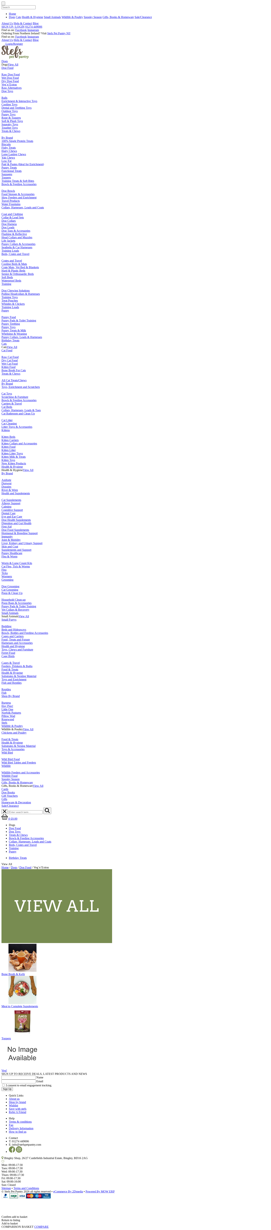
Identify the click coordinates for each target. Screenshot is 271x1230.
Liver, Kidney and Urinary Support (21, 543)
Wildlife (6, 765)
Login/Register (13, 43)
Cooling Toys (9, 104)
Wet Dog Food (10, 77)
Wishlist (13, 1105)
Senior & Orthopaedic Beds (17, 274)
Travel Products (10, 200)
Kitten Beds (8, 436)
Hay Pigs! (7, 706)
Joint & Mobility (11, 539)
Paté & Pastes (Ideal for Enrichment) (22, 164)
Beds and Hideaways (13, 629)
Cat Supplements (11, 500)
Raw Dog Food (10, 74)
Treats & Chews (10, 131)
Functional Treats (11, 170)
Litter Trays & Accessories (16, 426)
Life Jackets (8, 240)
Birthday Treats (10, 340)
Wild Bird (7, 752)
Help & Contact (23, 23)
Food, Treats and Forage (15, 639)
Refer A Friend (17, 1112)
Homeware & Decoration (16, 802)
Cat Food (6, 350)
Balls (4, 97)
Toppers (6, 177)
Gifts (4, 799)
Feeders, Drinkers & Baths (16, 666)
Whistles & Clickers (13, 303)
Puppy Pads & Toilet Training (18, 320)
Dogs (12, 17)
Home (12, 13)
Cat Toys (6, 393)
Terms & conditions (20, 1121)
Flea (3, 569)
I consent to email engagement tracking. (29, 1085)
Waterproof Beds (11, 280)
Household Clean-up (13, 599)
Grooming (7, 579)
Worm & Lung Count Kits (16, 563)
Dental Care (8, 513)
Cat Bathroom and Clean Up (18, 413)
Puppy (5, 310)
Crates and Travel (11, 260)
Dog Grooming (10, 586)
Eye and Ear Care (11, 516)
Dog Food (7, 67)
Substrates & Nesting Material (18, 676)
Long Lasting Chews (13, 154)
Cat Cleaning (9, 423)
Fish (3, 692)
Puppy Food (8, 317)
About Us (7, 23)
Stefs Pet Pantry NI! (58, 33)
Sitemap (6, 1188)
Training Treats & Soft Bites (17, 180)
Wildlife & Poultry (72, 17)
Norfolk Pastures (11, 712)
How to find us (17, 1131)
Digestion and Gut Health (16, 523)
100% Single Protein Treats (17, 141)
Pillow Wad (8, 716)
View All (13, 64)
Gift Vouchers (9, 795)
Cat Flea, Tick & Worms (15, 566)
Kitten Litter (8, 450)
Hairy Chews (9, 151)
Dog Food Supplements (15, 529)
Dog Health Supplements (16, 519)
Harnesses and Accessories (17, 642)
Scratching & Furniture (14, 396)
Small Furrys (8, 619)
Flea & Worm (9, 556)
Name (39, 1077)
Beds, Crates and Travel (15, 254)
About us (14, 1098)
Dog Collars (8, 220)
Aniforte (6, 480)
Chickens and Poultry (14, 732)
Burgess (6, 702)
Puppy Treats (9, 167)
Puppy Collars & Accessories (18, 244)
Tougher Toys (9, 127)
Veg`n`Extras (9, 84)
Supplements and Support (16, 549)
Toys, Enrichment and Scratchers (20, 387)
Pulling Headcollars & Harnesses (20, 293)
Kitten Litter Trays (12, 453)
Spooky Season (93, 17)
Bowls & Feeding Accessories (19, 184)
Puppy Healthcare (11, 553)
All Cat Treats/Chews (14, 380)
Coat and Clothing (12, 214)
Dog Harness (9, 224)
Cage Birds (8, 656)
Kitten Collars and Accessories (19, 443)
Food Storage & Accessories (17, 194)
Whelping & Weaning (14, 333)
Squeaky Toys (9, 124)
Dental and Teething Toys (16, 107)
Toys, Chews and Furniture (17, 649)
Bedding (6, 626)
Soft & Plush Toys (12, 121)
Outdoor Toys (9, 111)
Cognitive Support (12, 509)
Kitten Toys (8, 460)
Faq (11, 1125)
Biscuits (6, 144)
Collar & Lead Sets (12, 217)
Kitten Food (8, 367)
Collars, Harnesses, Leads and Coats (22, 207)
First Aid (6, 526)
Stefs (4, 722)
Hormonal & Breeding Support (19, 533)
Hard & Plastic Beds (13, 270)
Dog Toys (7, 91)
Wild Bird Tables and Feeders (18, 762)
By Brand (7, 137)
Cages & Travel (10, 662)
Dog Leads (7, 227)
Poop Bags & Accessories (16, 603)
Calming (6, 506)
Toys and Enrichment (13, 679)
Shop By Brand (10, 696)
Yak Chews (8, 157)
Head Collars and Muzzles (16, 237)
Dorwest (6, 483)
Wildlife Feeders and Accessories (20, 772)
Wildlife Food (9, 775)
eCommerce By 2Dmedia (68, 1191)
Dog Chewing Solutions (15, 290)
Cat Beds (6, 406)
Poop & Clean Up (11, 593)
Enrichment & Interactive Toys (19, 101)
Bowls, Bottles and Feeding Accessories (24, 632)
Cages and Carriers (12, 636)
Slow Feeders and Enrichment (19, 197)
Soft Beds (7, 277)
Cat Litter (7, 420)
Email (39, 1081)
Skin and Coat (9, 546)
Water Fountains (10, 204)
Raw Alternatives (11, 87)
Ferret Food (8, 652)
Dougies (6, 486)
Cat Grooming (9, 589)
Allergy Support (10, 503)
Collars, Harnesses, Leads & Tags (21, 410)
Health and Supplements (15, 493)
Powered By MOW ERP (100, 1191)
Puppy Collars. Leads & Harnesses (21, 337)
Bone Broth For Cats (13, 370)
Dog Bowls (8, 190)
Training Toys (9, 297)
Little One (7, 709)
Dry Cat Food (9, 360)
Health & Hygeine (12, 672)
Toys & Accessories (13, 749)
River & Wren (9, 490)
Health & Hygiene (32, 17)
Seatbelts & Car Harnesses (16, 247)
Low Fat (6, 160)
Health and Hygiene (13, 646)
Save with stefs (17, 1108)
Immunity (7, 536)
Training (6, 283)
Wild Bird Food (10, 759)
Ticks (4, 573)
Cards (4, 789)
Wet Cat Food (9, 363)
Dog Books (8, 792)
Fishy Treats (8, 147)
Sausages (6, 174)
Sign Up (7, 1089)
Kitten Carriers (10, 440)
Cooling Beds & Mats (14, 264)
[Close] (135, 1204)
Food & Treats (9, 669)
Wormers (6, 576)
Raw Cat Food (10, 357)
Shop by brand (17, 1102)
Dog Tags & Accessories (15, 230)
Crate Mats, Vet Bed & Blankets (20, 267)
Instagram (33, 30)
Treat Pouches (9, 300)
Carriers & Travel (11, 403)
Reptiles (6, 689)
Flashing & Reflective (14, 234)
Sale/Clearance (143, 17)
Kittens (5, 430)
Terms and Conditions (26, 1188)
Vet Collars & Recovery (15, 609)
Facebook (21, 30)
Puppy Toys (8, 114)
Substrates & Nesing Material (18, 745)
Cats (18, 17)
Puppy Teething (10, 323)
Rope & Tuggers (11, 117)
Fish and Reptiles (11, 682)
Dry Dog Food (10, 81)
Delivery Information (21, 1128)
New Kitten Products (13, 463)
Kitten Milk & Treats (13, 456)
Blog (36, 23)
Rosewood (7, 719)
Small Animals (52, 17)
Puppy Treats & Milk (13, 330)
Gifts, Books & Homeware (118, 17)
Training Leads (10, 250)
